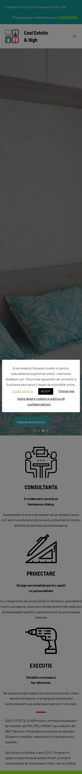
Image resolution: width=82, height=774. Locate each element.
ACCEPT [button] (46, 391)
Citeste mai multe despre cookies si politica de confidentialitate (45, 397)
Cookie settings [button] (22, 391)
